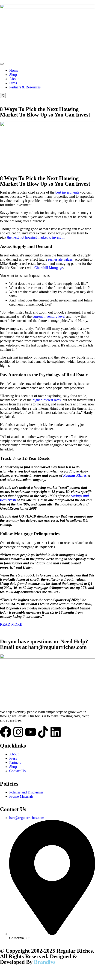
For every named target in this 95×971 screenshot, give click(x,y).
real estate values (60, 259)
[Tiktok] (43, 732)
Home (13, 70)
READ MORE (11, 624)
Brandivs (44, 962)
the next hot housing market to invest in (35, 237)
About (13, 79)
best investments (67, 192)
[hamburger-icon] (2, 64)
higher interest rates (47, 400)
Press (13, 83)
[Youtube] (30, 732)
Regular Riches (74, 475)
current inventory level (49, 316)
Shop (13, 75)
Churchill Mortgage (48, 268)
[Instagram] (18, 732)
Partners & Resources (25, 87)
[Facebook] (6, 732)
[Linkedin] (55, 732)
